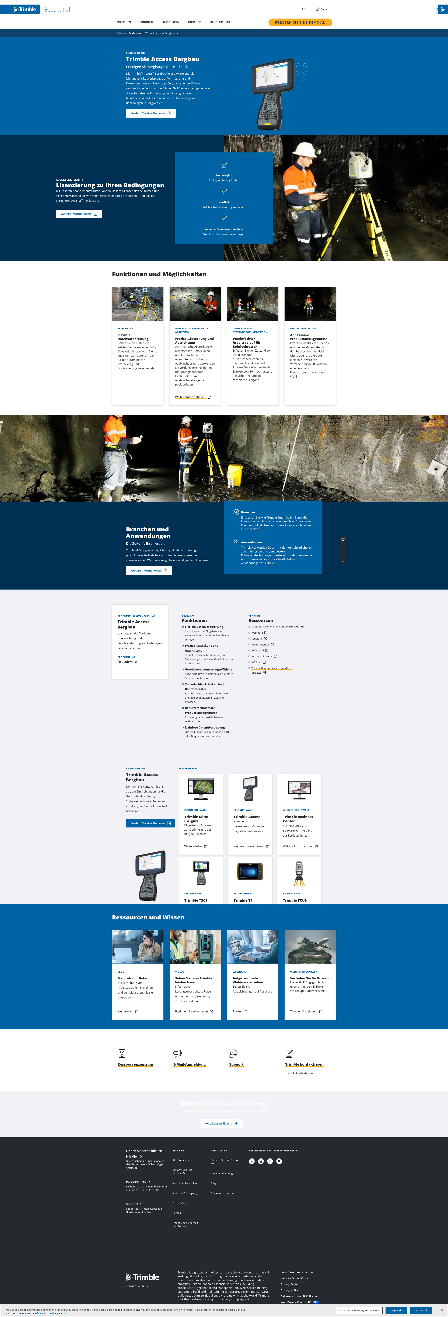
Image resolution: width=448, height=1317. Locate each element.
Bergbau (178, 1213)
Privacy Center (290, 1284)
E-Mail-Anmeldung (222, 1173)
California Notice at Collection (300, 1296)
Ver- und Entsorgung (185, 1193)
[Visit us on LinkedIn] (252, 1161)
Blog (213, 1183)
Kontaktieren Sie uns (218, 1123)
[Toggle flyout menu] (442, 9)
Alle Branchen (181, 1160)
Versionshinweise (261, 656)
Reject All (396, 1310)
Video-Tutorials (260, 644)
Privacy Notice (290, 1290)
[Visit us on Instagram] (261, 1161)
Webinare (257, 632)
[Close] (442, 1310)
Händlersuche (220, 22)
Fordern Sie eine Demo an (300, 22)
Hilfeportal (257, 650)
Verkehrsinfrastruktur (185, 1183)
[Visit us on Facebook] (270, 1161)
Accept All (421, 1310)
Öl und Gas (179, 1203)
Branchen (123, 22)
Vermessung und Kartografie (182, 1171)
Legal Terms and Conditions (298, 1272)
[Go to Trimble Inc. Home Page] (143, 1277)
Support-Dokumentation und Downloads (275, 626)
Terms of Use (35, 1313)
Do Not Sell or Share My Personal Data (359, 1310)
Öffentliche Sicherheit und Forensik (185, 1224)
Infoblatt (256, 662)
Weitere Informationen (76, 214)
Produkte (147, 22)
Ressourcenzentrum (222, 1193)
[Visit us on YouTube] (279, 1161)
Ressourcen (170, 22)
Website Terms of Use (294, 1278)
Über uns (194, 22)
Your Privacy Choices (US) (296, 1302)
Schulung (256, 638)
